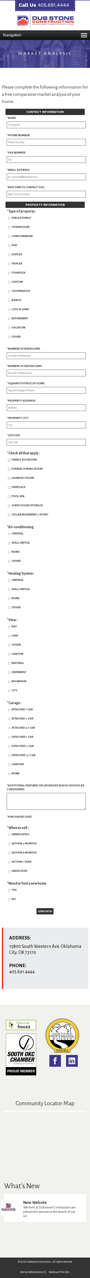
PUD (14, 245)
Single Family (21, 217)
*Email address (18, 170)
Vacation (18, 327)
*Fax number (16, 152)
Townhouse (21, 227)
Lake (15, 635)
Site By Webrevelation (32, 1272)
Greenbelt (19, 672)
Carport (18, 764)
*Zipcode (13, 435)
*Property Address (21, 400)
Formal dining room (27, 468)
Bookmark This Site (59, 1272)
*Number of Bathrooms (24, 366)
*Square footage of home (25, 383)
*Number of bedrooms (23, 348)
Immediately (21, 834)
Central (18, 533)
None (15, 551)
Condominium (22, 236)
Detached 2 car (23, 746)
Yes (14, 890)
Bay (14, 626)
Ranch (16, 300)
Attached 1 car (22, 709)
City (15, 690)
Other (16, 336)
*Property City (18, 418)
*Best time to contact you (25, 187)
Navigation (12, 35)
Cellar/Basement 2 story (30, 514)
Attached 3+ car (23, 727)
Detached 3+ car (24, 755)
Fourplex (18, 272)
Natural (18, 663)
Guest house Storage (27, 505)
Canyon (17, 653)
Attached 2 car (22, 718)
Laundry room (23, 478)
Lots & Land (20, 309)
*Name (11, 118)
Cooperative (21, 291)
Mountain (19, 681)
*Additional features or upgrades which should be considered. (45, 787)
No (14, 899)
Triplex (17, 263)
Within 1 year (21, 861)
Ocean (16, 644)
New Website (35, 1203)
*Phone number (18, 135)
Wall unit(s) (21, 542)
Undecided (20, 871)
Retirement (20, 318)
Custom (17, 281)
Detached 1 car (22, 737)
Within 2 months (24, 843)
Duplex (17, 254)
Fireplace (18, 487)
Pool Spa (18, 496)
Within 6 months (24, 852)
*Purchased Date (19, 816)
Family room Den (24, 459)
